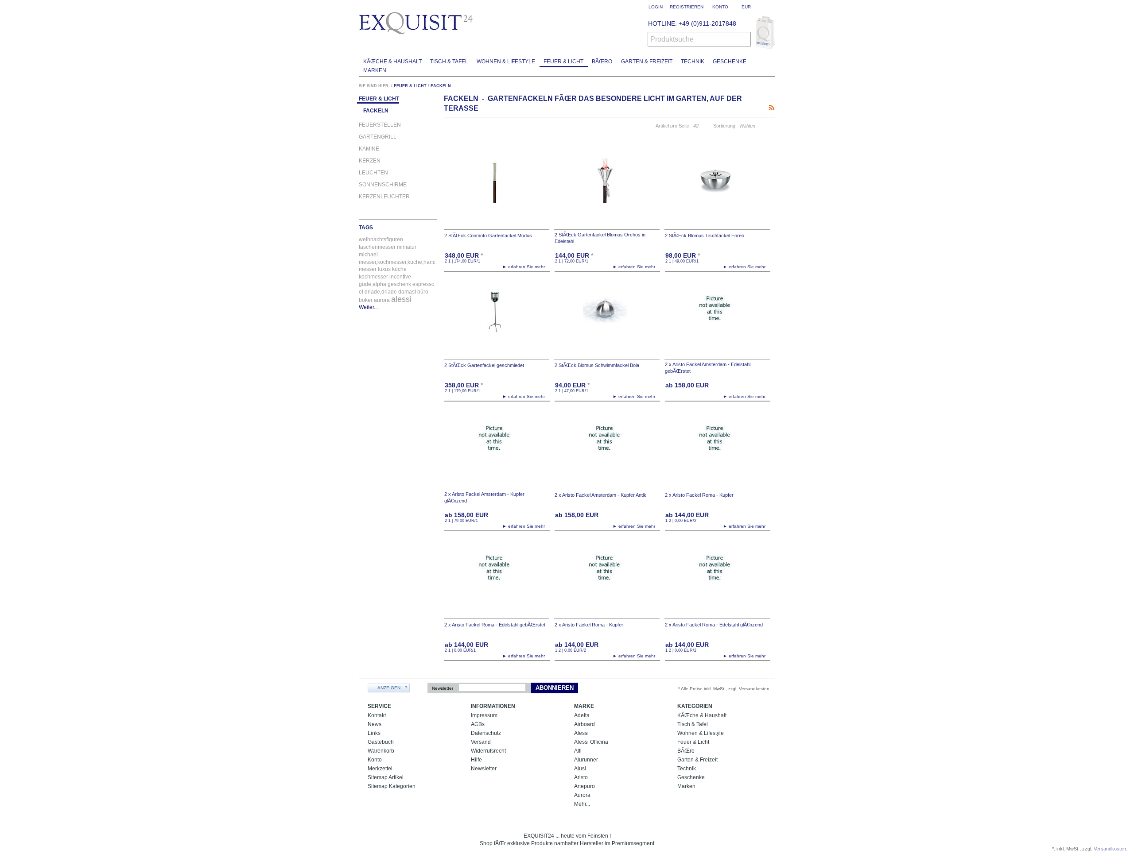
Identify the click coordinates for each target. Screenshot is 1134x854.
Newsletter (442, 688)
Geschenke (729, 61)
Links (374, 733)
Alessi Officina (591, 742)
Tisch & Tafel (449, 61)
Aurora (582, 795)
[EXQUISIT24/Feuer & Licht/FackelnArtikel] (771, 107)
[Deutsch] (769, 7)
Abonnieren (555, 687)
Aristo (581, 777)
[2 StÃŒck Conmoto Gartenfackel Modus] (496, 189)
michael (368, 254)
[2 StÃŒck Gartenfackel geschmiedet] (496, 319)
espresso (423, 284)
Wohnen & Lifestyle (506, 61)
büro (422, 292)
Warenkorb (381, 751)
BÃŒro (602, 61)
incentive (400, 277)
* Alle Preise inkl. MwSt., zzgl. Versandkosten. (724, 688)
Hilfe (476, 760)
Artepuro (584, 786)
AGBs (478, 724)
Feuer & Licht (563, 61)
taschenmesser (377, 247)
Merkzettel (380, 768)
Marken (374, 70)
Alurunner (586, 760)
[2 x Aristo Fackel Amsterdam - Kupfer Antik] (607, 449)
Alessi (581, 733)
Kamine (369, 149)
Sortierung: (725, 125)
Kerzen (370, 161)
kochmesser (373, 277)
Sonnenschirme (383, 185)
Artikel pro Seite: (673, 125)
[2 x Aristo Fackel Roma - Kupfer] (717, 449)
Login (656, 6)
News (374, 724)
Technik (692, 61)
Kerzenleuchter (384, 197)
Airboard (584, 724)
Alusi (580, 768)
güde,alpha (372, 284)
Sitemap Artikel (386, 777)
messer (368, 269)
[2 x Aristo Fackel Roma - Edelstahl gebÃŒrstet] (496, 579)
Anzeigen (388, 687)
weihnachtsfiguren (381, 239)
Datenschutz (486, 733)
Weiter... (368, 307)
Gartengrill (377, 137)
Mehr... (582, 804)
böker (366, 300)
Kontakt (377, 715)
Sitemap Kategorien (392, 786)
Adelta (582, 715)
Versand (481, 742)
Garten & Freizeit (646, 61)
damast (407, 292)
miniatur (406, 247)
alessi (401, 299)
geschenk (399, 284)
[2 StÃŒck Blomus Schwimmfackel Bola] (607, 319)
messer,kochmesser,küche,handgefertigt (407, 262)
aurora (382, 300)
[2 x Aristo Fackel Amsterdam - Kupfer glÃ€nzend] (496, 449)
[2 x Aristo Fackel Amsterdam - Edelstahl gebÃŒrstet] (717, 319)
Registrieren (686, 6)
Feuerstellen (380, 125)
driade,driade (381, 292)
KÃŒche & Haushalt (392, 61)
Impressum (484, 715)
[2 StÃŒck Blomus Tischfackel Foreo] (717, 189)
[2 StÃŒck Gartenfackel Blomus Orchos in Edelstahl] (607, 189)
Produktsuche (672, 39)
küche (399, 269)
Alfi (578, 751)
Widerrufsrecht (488, 751)
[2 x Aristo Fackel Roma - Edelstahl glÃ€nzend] (717, 579)
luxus (384, 269)
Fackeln (441, 86)
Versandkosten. (1110, 848)
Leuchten (373, 173)
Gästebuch (381, 742)
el (361, 292)
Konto (375, 760)
